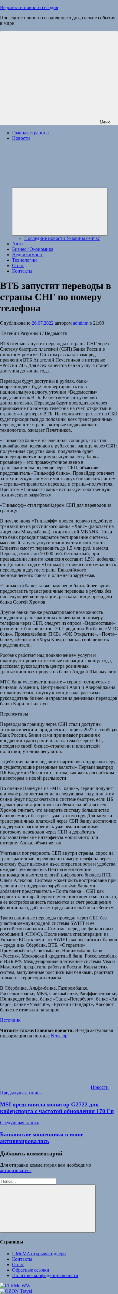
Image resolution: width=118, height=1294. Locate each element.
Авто (17, 243)
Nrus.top (59, 1035)
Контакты (22, 271)
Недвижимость (27, 254)
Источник (10, 1020)
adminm (80, 323)
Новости (100, 1087)
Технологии (24, 260)
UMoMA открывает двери (39, 1253)
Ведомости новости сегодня (29, 7)
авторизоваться (15, 1170)
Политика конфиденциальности (45, 1275)
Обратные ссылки (30, 1270)
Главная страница (30, 132)
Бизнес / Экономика (32, 249)
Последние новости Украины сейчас (62, 238)
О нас (18, 265)
